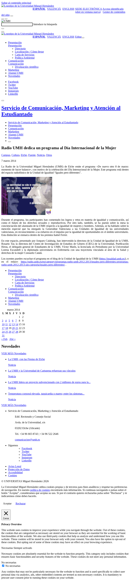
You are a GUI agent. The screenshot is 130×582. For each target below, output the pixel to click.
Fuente (32, 155)
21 (16, 328)
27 (13, 331)
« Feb (4, 339)
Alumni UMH (15, 72)
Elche (24, 155)
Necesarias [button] (7, 548)
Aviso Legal (14, 466)
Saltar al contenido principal (16, 2)
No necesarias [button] (8, 562)
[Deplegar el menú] (9, 141)
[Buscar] (2, 28)
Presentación (15, 42)
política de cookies (40, 490)
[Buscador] (11, 15)
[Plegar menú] (83, 37)
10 (3, 324)
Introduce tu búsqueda (45, 24)
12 (10, 324)
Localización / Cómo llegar (29, 51)
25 (6, 331)
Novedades (14, 76)
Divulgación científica (26, 66)
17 (3, 328)
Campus (5, 155)
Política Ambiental (25, 57)
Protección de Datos (19, 469)
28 (16, 331)
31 (3, 335)
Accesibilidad (15, 472)
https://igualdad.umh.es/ (112, 258)
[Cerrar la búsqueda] (2, 31)
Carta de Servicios (24, 54)
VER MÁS (13, 353)
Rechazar (21, 503)
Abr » (12, 339)
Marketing (13, 69)
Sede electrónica (88, 8)
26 (10, 331)
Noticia (41, 155)
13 (13, 324)
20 (13, 328)
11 (6, 324)
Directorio (20, 48)
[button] (15, 45)
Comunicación (16, 60)
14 (16, 324)
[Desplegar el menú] (6, 18)
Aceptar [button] (7, 503)
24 (3, 331)
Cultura (15, 155)
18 (6, 328)
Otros (49, 155)
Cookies (12, 475)
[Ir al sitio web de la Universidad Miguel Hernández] (27, 5)
